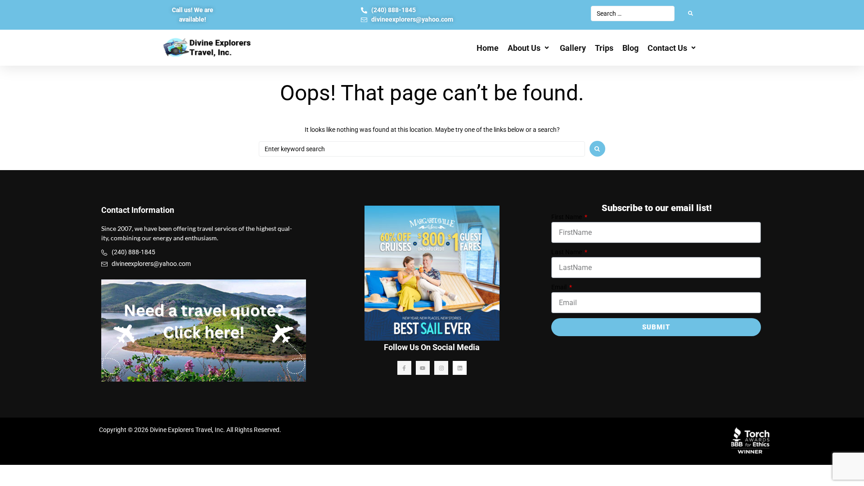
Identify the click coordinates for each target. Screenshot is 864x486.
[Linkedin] (460, 368)
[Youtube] (423, 368)
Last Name (567, 252)
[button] (529, 48)
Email (559, 287)
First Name (567, 216)
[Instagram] (441, 368)
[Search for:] (422, 149)
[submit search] (690, 13)
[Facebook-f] (404, 368)
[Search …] (633, 13)
